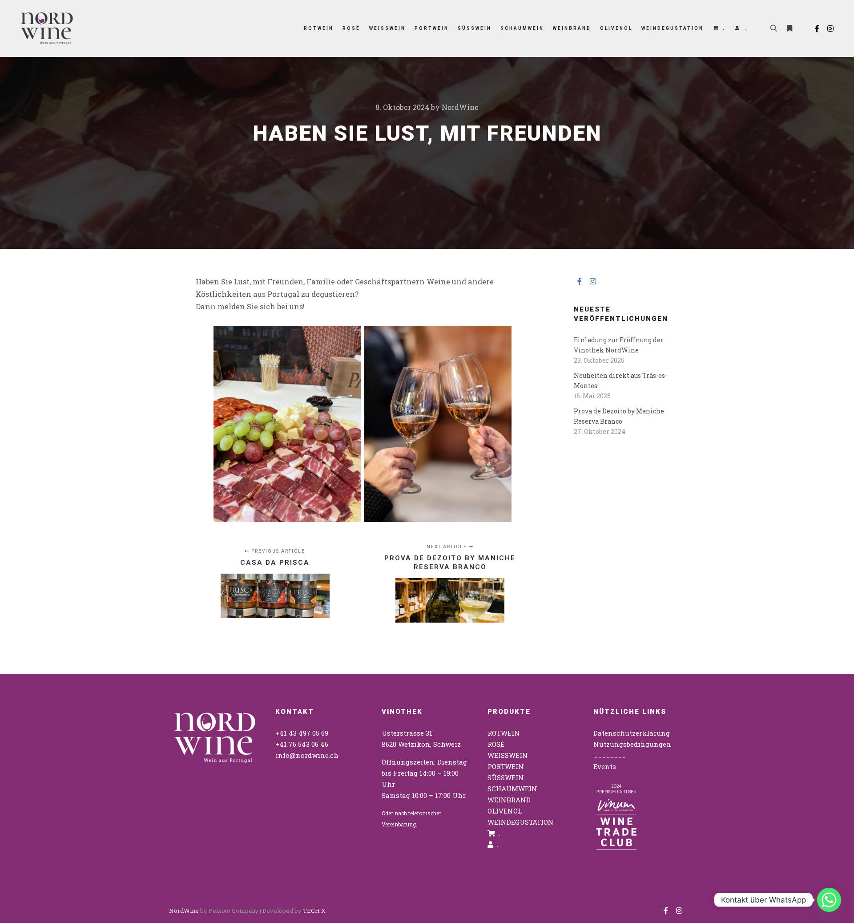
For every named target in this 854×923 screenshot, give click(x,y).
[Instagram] (830, 28)
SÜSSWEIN (505, 777)
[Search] (773, 28)
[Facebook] (817, 28)
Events (604, 766)
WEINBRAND (509, 799)
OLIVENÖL (504, 810)
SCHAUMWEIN (512, 788)
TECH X (314, 911)
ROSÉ (495, 744)
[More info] (789, 28)
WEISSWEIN (507, 755)
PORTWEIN (505, 766)
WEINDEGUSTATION (520, 822)
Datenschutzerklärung (631, 733)
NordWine (184, 911)
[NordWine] (47, 28)
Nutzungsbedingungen (632, 744)
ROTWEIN (503, 733)
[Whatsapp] (829, 900)
